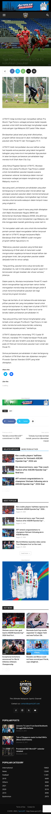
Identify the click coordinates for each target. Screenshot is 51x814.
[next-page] (7, 490)
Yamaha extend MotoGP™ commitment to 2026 (12, 437)
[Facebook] (12, 71)
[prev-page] (3, 490)
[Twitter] (17, 71)
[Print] (34, 71)
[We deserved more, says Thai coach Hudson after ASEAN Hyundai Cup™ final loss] (8, 470)
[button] (4, 15)
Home (3, 21)
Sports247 (21, 811)
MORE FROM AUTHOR (29, 449)
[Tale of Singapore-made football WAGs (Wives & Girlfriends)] (7, 740)
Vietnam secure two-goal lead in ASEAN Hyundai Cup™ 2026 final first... (13, 632)
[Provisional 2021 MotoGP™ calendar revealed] (8, 752)
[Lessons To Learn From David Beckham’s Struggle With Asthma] (8, 729)
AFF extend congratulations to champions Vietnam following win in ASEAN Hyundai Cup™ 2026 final (31, 481)
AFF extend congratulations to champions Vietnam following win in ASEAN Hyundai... (30, 532)
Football (10, 55)
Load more (24, 553)
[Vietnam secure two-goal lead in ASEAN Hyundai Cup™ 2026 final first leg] (13, 620)
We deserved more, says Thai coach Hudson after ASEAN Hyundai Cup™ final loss (32, 470)
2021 (9, 21)
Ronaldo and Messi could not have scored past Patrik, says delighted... (37, 659)
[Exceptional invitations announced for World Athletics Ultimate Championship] (13, 647)
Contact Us (31, 807)
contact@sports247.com (30, 703)
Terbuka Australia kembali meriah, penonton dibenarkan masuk (37, 438)
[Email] (28, 71)
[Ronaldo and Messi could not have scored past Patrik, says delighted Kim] (37, 647)
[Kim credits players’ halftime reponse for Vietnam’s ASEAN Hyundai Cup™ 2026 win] (8, 458)
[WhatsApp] (23, 71)
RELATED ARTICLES (11, 449)
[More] (32, 421)
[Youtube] (35, 710)
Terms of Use (20, 807)
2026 (4, 461)
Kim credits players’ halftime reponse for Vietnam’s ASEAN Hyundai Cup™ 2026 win (28, 458)
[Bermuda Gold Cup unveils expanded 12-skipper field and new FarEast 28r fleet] (37, 620)
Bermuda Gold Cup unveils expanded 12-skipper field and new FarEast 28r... (36, 632)
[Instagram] (22, 710)
